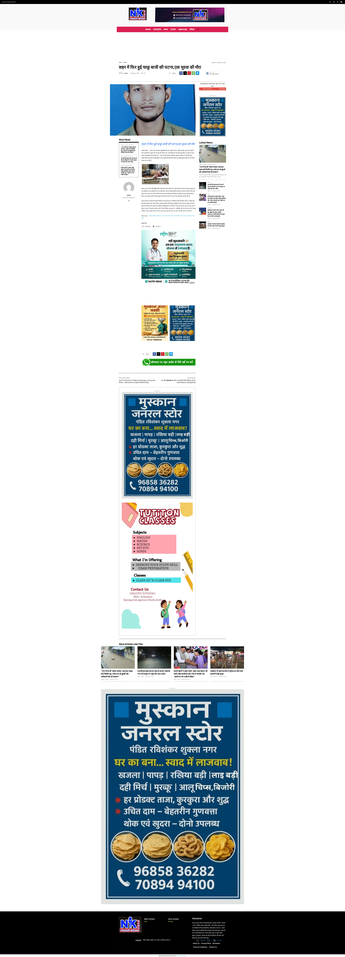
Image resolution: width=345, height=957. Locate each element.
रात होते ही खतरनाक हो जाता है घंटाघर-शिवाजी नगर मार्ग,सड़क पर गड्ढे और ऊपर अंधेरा (129, 160)
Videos (122, 145)
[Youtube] (341, 2)
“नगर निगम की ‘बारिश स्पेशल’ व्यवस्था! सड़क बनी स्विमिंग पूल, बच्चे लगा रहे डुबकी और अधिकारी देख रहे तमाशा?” (128, 149)
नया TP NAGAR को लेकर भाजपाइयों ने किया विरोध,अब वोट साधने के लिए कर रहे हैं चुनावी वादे (178, 381)
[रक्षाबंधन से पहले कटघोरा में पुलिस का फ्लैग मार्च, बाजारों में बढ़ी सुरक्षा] (202, 224)
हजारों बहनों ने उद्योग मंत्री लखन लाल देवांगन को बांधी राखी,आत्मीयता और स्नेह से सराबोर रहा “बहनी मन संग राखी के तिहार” (128, 171)
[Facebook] (330, 2)
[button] (198, 29)
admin (126, 73)
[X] (338, 2)
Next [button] (193, 265)
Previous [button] (143, 265)
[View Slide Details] (168, 362)
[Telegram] (197, 73)
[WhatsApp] (193, 73)
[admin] (120, 73)
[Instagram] (334, 2)
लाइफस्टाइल (210, 208)
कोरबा (120, 62)
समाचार (124, 62)
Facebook (203, 940)
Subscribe (222, 89)
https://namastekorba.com (129, 197)
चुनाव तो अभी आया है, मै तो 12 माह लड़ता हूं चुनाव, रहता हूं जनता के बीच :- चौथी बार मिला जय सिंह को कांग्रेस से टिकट (137, 381)
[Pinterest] (189, 73)
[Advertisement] (172, 47)
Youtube (219, 940)
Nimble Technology (181, 955)
